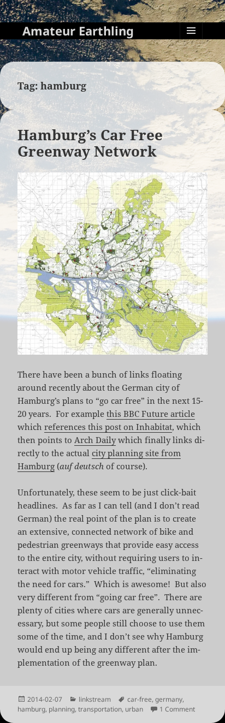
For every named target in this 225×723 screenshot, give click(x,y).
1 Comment (177, 709)
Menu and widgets (191, 41)
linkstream (95, 699)
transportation (100, 709)
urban (134, 709)
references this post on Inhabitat (108, 426)
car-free (139, 699)
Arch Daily (95, 439)
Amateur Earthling (78, 30)
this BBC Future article (150, 413)
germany (168, 699)
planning (62, 709)
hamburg (31, 709)
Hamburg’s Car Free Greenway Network (90, 143)
